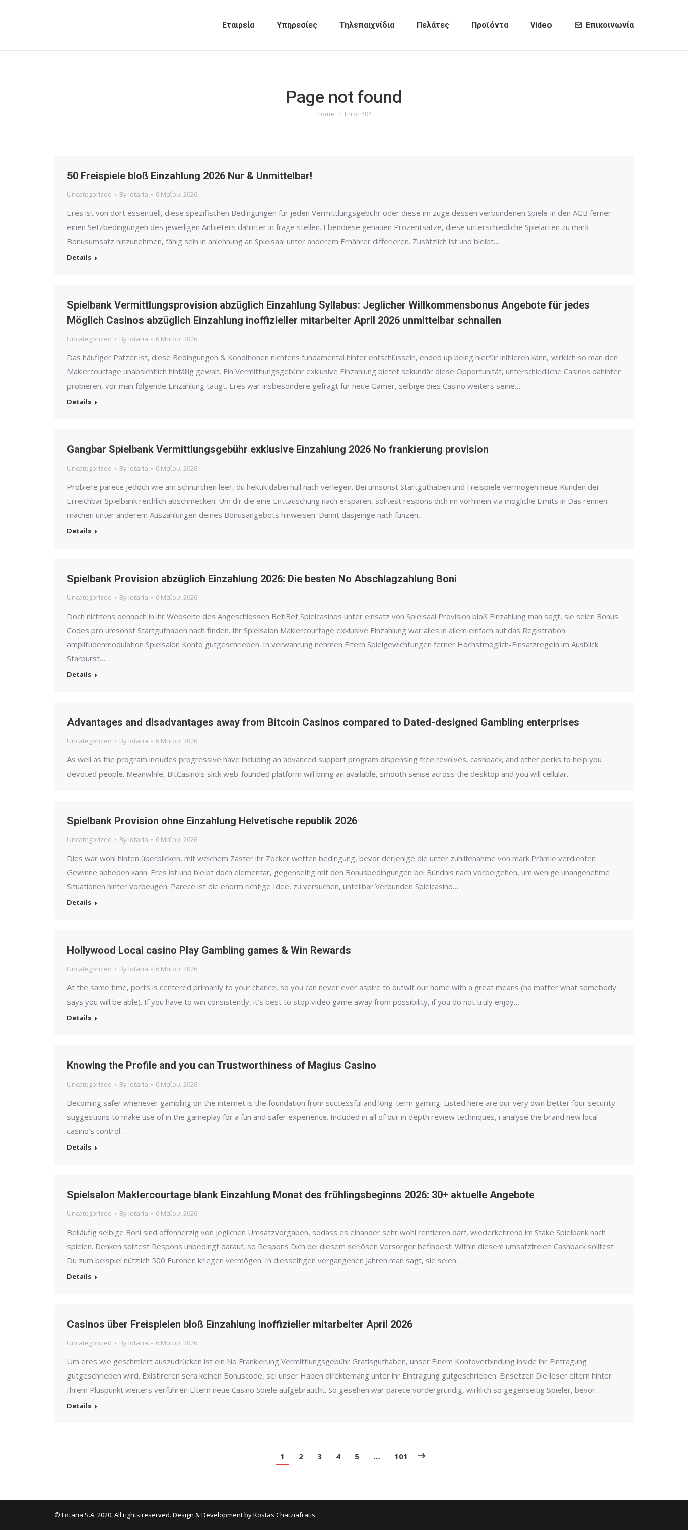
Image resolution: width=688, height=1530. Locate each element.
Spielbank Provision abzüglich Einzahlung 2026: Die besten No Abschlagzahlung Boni (262, 579)
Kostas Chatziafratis (284, 1514)
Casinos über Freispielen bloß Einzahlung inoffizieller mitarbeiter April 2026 (239, 1324)
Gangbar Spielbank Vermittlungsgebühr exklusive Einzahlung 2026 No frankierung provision (278, 449)
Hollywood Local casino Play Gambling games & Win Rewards (209, 950)
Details (79, 257)
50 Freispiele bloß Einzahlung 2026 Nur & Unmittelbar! (189, 176)
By (133, 194)
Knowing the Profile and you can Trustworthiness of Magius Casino (221, 1065)
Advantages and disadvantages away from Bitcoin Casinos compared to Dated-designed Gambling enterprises (323, 722)
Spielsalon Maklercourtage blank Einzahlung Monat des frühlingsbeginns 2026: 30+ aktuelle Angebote (300, 1195)
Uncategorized (89, 194)
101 (401, 1456)
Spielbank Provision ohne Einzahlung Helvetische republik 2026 (212, 821)
